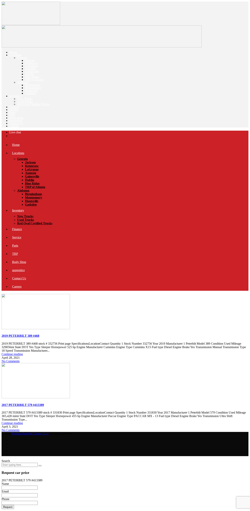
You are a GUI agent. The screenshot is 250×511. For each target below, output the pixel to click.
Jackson (30, 60)
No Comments (11, 361)
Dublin (29, 74)
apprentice (15, 120)
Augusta (30, 68)
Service (14, 109)
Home (13, 52)
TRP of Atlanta (34, 79)
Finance (14, 107)
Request (7, 507)
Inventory (15, 96)
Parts (12, 112)
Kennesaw (31, 63)
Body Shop (16, 118)
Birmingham (32, 85)
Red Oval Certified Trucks (33, 104)
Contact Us (16, 123)
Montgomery (33, 87)
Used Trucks (25, 101)
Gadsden (30, 93)
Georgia (22, 57)
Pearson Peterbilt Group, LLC (30, 433)
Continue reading (12, 354)
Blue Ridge (32, 76)
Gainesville (32, 71)
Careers (14, 126)
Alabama (22, 82)
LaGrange (31, 66)
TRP (12, 115)
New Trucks (24, 98)
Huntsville (31, 90)
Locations (15, 55)
